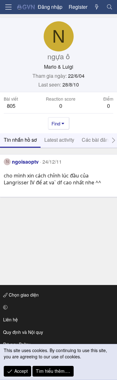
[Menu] (8, 7)
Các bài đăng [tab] (96, 139)
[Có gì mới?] (96, 6)
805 (11, 105)
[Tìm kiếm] (109, 6)
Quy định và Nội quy (23, 332)
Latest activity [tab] (59, 139)
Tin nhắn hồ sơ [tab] (20, 139)
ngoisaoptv (25, 161)
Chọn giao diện (23, 295)
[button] (57, 307)
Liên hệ (10, 319)
